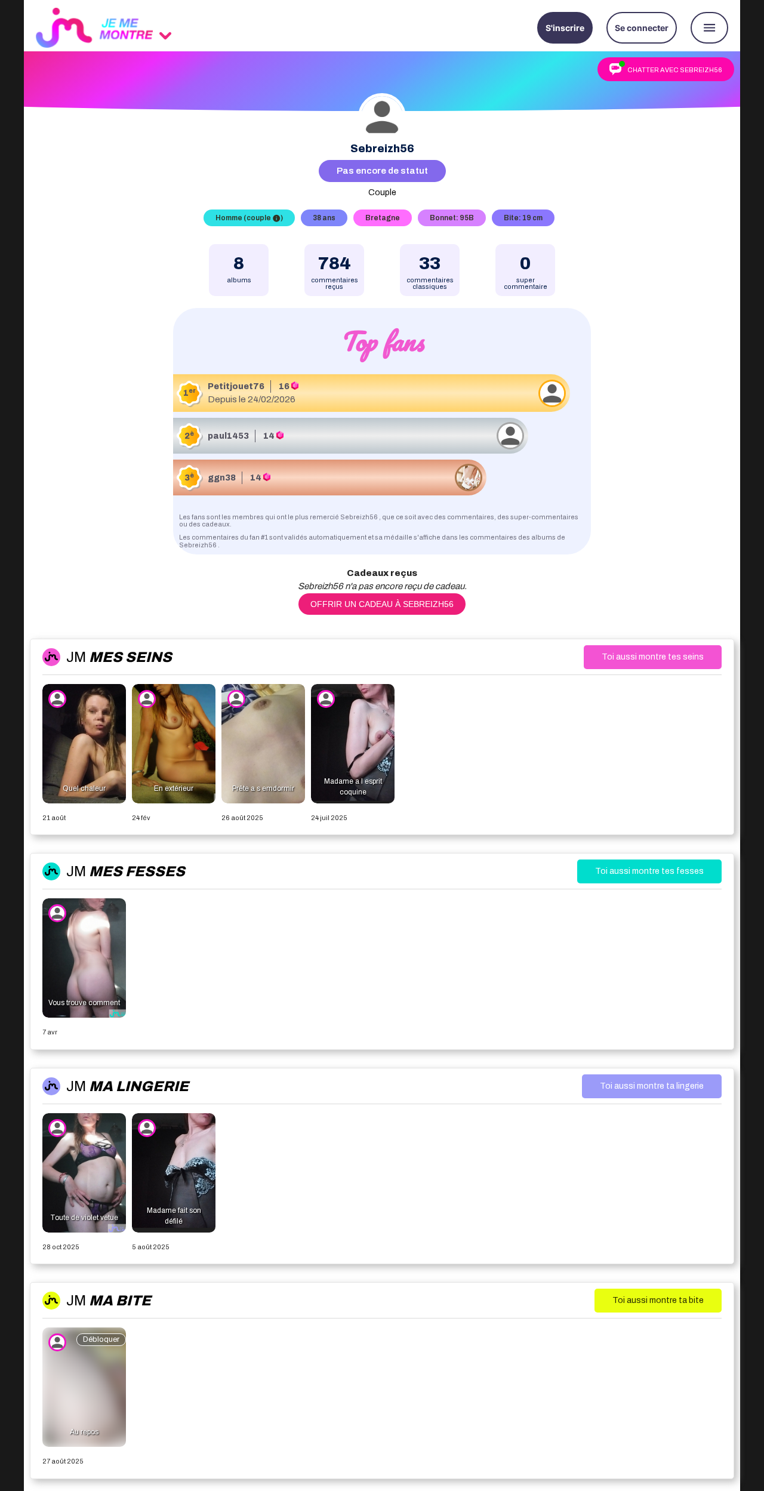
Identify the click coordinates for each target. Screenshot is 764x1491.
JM (119, 657)
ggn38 (222, 477)
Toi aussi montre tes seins (653, 656)
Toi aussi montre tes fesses (649, 871)
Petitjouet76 (236, 386)
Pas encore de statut (382, 170)
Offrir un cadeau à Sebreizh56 (382, 604)
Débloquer (101, 1339)
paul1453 (228, 436)
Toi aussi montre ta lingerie (652, 1086)
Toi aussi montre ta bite (658, 1300)
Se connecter (641, 28)
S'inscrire (565, 28)
